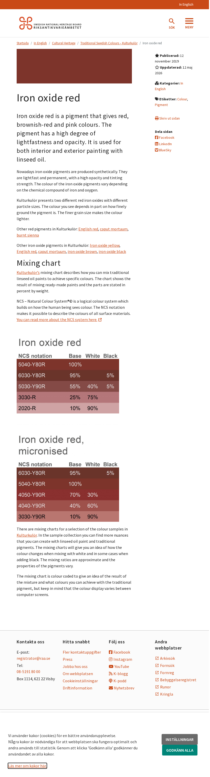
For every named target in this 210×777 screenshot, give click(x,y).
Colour (182, 99)
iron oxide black (112, 251)
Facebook (166, 137)
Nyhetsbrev (124, 687)
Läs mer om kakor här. (27, 765)
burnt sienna (28, 235)
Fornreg (167, 672)
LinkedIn (165, 144)
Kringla (166, 694)
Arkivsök (167, 658)
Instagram (122, 659)
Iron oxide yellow (104, 245)
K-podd (119, 680)
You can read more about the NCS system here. (57, 319)
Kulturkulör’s (28, 272)
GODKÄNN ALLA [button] (179, 750)
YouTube (121, 666)
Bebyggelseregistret (176, 679)
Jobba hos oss (75, 666)
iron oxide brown (82, 251)
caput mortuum (114, 228)
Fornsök (167, 665)
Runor (165, 686)
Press (67, 659)
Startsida (23, 43)
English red (88, 228)
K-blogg (120, 673)
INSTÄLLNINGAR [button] (180, 739)
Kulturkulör (27, 535)
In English (186, 4)
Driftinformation (77, 687)
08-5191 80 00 (28, 671)
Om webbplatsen (78, 673)
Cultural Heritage (63, 43)
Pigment (161, 104)
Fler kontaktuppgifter (82, 652)
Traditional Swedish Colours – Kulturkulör (109, 43)
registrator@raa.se (33, 658)
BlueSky (164, 150)
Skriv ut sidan (169, 118)
